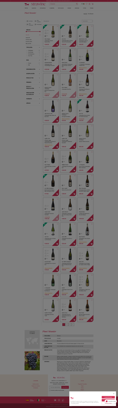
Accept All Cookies (108, 397)
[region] (92, 398)
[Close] (113, 393)
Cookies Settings (108, 403)
